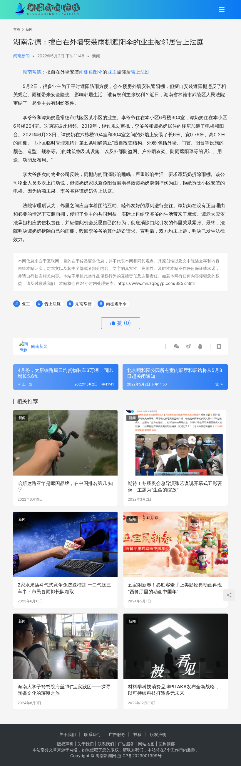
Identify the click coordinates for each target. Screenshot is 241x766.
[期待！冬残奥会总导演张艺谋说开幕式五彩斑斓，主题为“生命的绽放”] (175, 443)
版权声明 (158, 734)
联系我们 (92, 734)
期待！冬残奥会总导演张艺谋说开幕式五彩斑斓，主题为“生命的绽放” (175, 486)
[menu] (221, 9)
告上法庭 (140, 72)
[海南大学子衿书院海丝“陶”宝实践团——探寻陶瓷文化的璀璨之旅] (65, 646)
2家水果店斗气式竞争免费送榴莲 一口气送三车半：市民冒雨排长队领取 (64, 588)
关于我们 (67, 734)
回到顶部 (166, 743)
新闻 (96, 55)
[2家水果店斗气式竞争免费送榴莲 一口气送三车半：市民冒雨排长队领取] (65, 544)
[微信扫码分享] (176, 346)
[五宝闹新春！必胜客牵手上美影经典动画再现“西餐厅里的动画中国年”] (175, 544)
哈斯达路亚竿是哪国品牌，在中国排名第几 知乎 (65, 486)
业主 (112, 72)
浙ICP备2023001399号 (139, 755)
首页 (16, 29)
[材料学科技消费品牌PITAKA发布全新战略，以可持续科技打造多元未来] (175, 646)
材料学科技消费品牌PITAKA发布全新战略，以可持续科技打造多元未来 (174, 690)
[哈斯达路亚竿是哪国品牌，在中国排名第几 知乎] (65, 443)
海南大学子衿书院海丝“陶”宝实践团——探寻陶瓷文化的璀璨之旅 (64, 690)
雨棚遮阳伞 (91, 72)
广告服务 (117, 734)
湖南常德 (32, 72)
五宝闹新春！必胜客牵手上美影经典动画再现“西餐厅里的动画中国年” (175, 588)
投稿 (137, 734)
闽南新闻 (21, 55)
